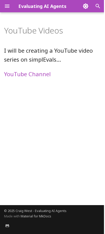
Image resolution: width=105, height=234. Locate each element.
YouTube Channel (27, 74)
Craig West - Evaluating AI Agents (41, 210)
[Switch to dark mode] (86, 6)
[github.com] (7, 226)
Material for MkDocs (36, 216)
